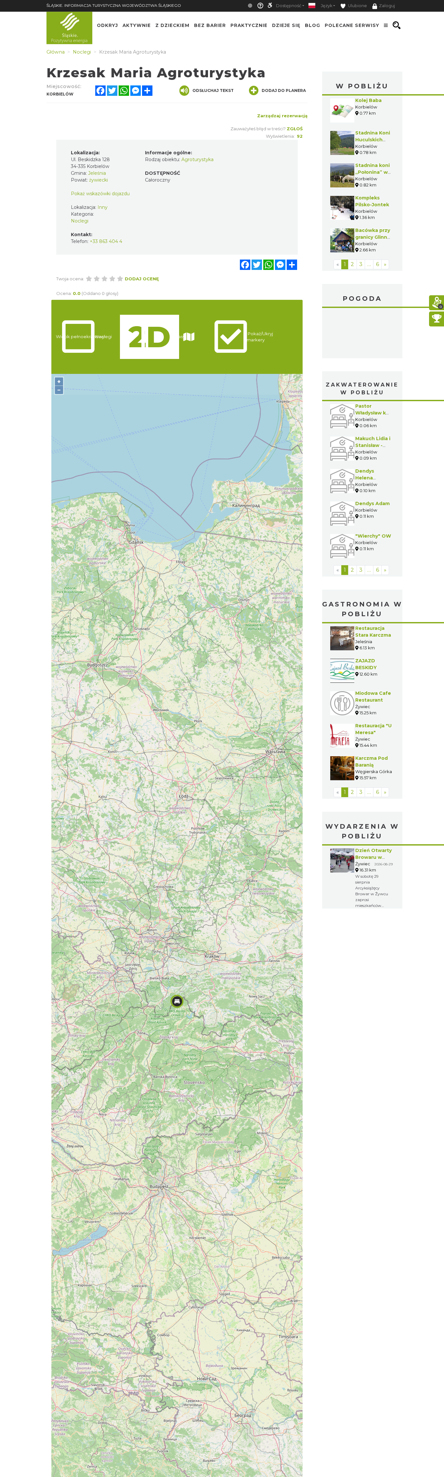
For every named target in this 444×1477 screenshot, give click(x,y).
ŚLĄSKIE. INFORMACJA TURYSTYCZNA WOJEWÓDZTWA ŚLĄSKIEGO (113, 5)
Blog (312, 25)
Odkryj (107, 25)
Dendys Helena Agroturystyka (373, 429)
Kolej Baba (368, 100)
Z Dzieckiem (172, 25)
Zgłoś (295, 128)
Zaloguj (387, 5)
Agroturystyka (197, 159)
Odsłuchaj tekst (213, 90)
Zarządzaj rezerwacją (282, 115)
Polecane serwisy (352, 25)
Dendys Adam (372, 455)
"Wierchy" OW (373, 487)
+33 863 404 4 (106, 241)
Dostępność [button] (288, 5)
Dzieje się (286, 25)
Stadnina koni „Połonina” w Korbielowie (372, 172)
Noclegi (79, 221)
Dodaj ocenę (142, 278)
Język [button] (326, 5)
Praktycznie (249, 25)
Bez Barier (210, 25)
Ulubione (357, 5)
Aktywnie (137, 25)
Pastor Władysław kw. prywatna (373, 364)
